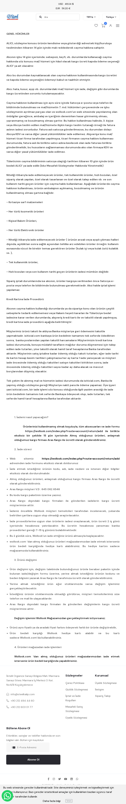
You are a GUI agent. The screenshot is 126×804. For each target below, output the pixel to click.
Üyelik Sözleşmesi (76, 717)
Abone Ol (33, 759)
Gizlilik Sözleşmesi (76, 689)
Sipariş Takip (103, 696)
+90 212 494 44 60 (22, 700)
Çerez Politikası (74, 683)
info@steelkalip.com (23, 694)
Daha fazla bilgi (52, 801)
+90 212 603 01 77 (22, 707)
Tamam (68, 801)
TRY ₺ (89, 17)
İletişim (99, 689)
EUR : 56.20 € (63, 8)
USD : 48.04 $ (66, 3)
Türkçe (110, 17)
